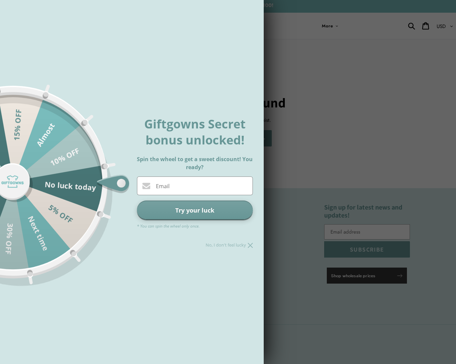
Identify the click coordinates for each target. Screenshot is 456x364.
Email (163, 186)
